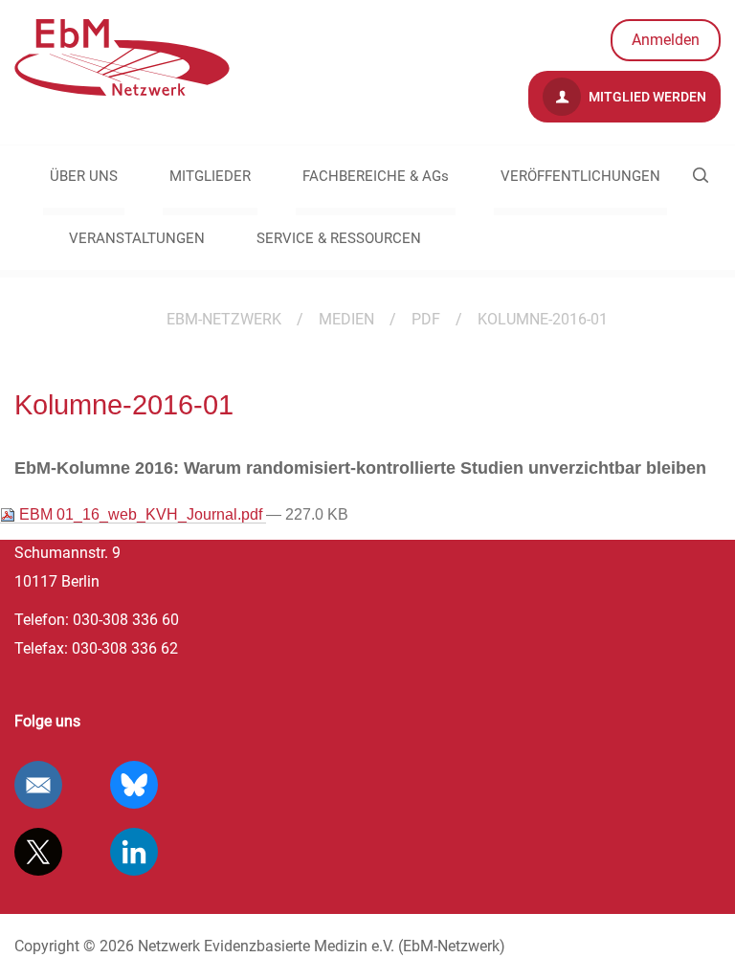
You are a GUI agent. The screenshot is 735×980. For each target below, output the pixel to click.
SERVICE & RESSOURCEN (338, 238)
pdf (426, 319)
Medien (346, 319)
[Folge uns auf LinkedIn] (134, 852)
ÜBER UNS (84, 176)
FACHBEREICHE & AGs (375, 176)
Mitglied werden (646, 96)
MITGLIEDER (210, 176)
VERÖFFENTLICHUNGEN (580, 176)
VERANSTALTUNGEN (137, 238)
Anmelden (666, 40)
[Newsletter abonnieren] (38, 785)
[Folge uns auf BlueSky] (134, 785)
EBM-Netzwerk (224, 319)
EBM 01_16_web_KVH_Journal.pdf (140, 514)
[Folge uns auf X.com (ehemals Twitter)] (38, 852)
